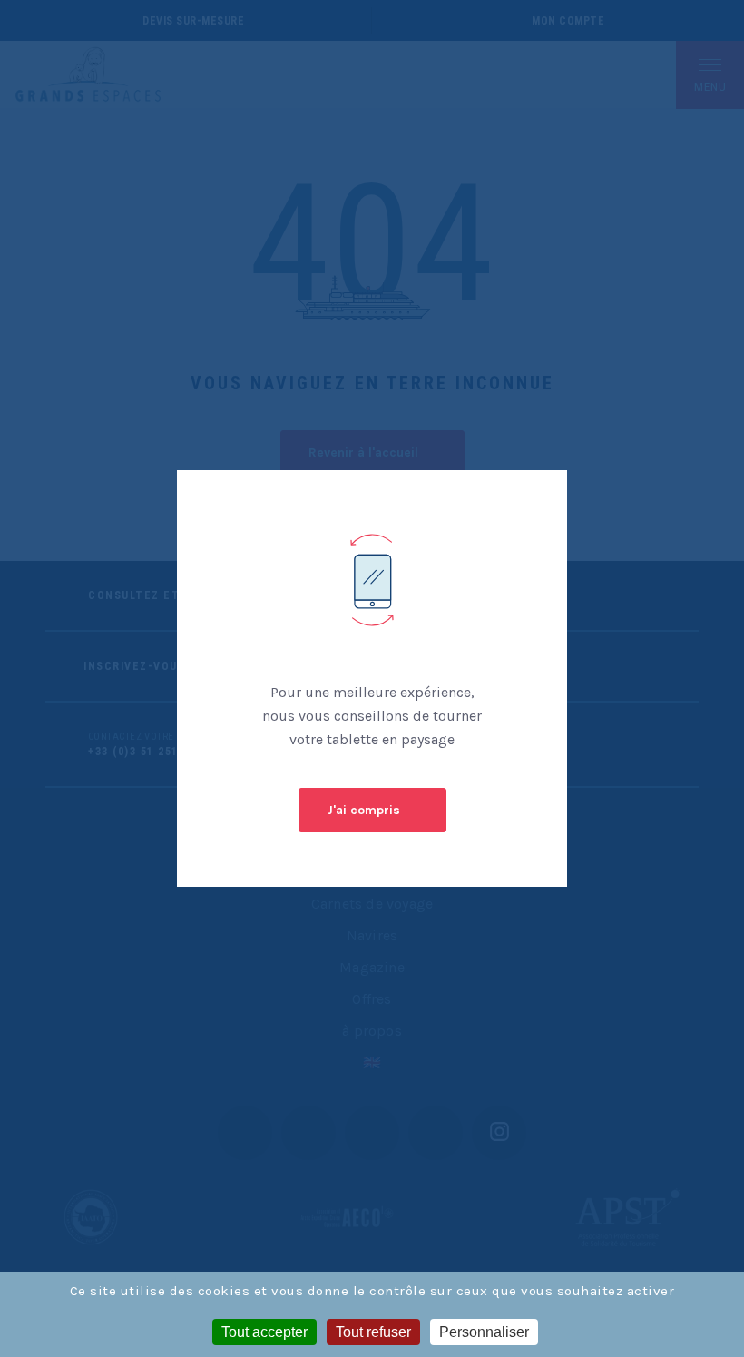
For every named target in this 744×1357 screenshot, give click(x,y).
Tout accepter (264, 1332)
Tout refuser (373, 1332)
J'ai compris (363, 810)
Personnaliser (484, 1332)
